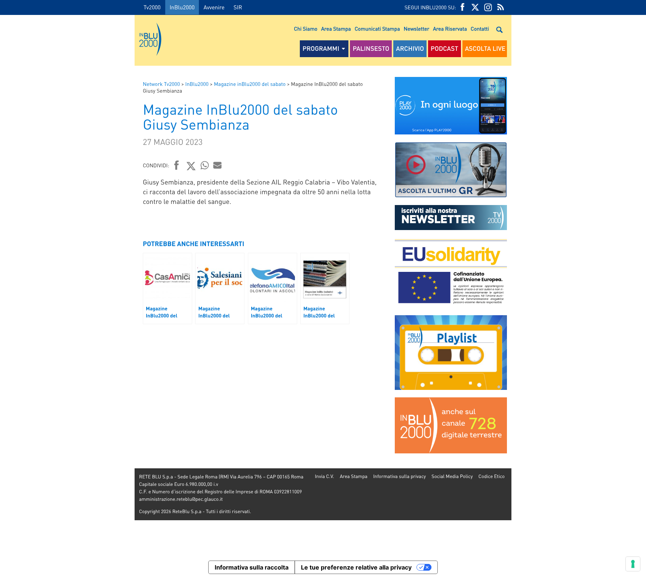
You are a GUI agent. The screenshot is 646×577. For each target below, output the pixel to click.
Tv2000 (152, 7)
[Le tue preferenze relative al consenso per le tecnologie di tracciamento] (633, 564)
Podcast (444, 48)
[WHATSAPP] (205, 165)
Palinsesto (371, 48)
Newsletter (416, 28)
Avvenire (213, 7)
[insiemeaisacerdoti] (67, 294)
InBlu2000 (182, 7)
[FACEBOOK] (462, 7)
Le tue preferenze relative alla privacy (356, 567)
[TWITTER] (475, 7)
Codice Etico (492, 476)
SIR (238, 7)
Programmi (320, 48)
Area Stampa (336, 28)
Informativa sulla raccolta (252, 567)
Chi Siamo (305, 28)
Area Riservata (450, 28)
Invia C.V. (324, 476)
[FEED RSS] (500, 7)
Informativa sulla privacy (399, 476)
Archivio (410, 48)
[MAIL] (217, 165)
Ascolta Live (485, 48)
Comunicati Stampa (377, 28)
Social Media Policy (452, 476)
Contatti (480, 28)
